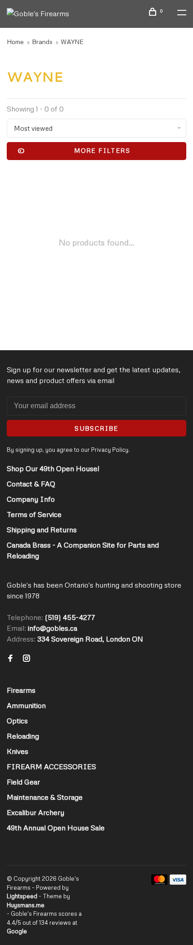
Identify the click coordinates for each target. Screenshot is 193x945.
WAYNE (72, 41)
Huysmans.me (25, 905)
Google (17, 931)
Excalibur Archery (35, 812)
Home (15, 41)
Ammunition (26, 705)
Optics (17, 720)
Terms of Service (34, 514)
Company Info (31, 499)
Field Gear (23, 781)
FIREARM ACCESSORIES (51, 766)
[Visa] (178, 882)
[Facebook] (10, 658)
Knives (17, 751)
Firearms (21, 690)
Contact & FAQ (31, 483)
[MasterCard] (159, 882)
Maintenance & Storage (45, 797)
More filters (102, 150)
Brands (42, 41)
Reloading (23, 735)
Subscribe (96, 428)
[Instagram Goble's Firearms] (26, 658)
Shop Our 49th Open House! (53, 468)
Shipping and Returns (42, 529)
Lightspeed (22, 896)
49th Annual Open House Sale (56, 827)
